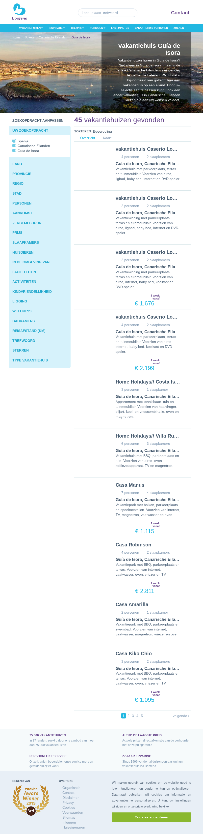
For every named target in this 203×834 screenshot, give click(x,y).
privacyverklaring (146, 806)
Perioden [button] (96, 28)
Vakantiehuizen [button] (30, 28)
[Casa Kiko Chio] (91, 664)
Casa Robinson (133, 544)
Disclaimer (70, 798)
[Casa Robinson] (91, 555)
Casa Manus (130, 485)
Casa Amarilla (132, 604)
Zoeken (179, 28)
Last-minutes (120, 28)
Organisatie (71, 788)
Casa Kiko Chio (134, 653)
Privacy (68, 802)
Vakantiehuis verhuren (151, 28)
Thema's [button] (76, 28)
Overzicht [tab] (87, 138)
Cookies (68, 807)
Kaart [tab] (106, 138)
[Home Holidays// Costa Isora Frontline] (91, 392)
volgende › (181, 716)
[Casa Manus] (91, 495)
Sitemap (68, 817)
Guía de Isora (129, 163)
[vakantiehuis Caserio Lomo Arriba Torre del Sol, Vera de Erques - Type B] (91, 327)
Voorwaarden (72, 812)
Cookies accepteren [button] (151, 817)
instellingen (183, 800)
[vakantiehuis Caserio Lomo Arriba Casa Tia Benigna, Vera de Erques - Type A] (91, 208)
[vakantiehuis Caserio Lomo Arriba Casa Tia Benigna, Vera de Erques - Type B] (91, 159)
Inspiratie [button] (56, 28)
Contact (180, 12)
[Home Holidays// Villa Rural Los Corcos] (91, 446)
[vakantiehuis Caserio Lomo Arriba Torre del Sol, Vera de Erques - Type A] (91, 262)
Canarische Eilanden (164, 163)
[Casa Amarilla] (91, 614)
